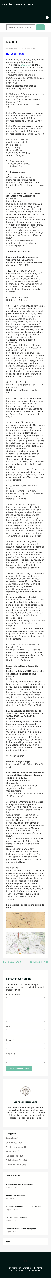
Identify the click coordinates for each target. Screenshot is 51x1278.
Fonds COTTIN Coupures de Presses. (21, 1229)
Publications (12, 1156)
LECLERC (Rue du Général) (16, 1217)
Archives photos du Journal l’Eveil (19, 1184)
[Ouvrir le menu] (25, 10)
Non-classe (11, 1151)
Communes (11, 1142)
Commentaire (13, 994)
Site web (10, 1053)
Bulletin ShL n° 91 (39, 962)
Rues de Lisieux (13, 1164)
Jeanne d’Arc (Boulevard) (16, 1195)
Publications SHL (14, 1160)
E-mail (10, 1040)
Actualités (11, 1138)
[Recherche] (40, 27)
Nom (9, 1026)
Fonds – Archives (14, 1147)
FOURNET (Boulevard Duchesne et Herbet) (23, 1206)
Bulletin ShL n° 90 (12, 962)
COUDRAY (26, 65)
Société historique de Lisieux (17, 4)
